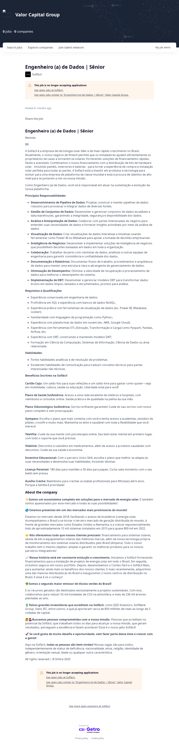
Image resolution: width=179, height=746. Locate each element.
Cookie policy (97, 738)
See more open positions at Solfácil (89, 706)
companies (40, 47)
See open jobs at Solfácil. (48, 90)
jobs (14, 47)
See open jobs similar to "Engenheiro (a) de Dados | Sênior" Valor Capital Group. (81, 95)
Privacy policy (81, 738)
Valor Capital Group (37, 15)
